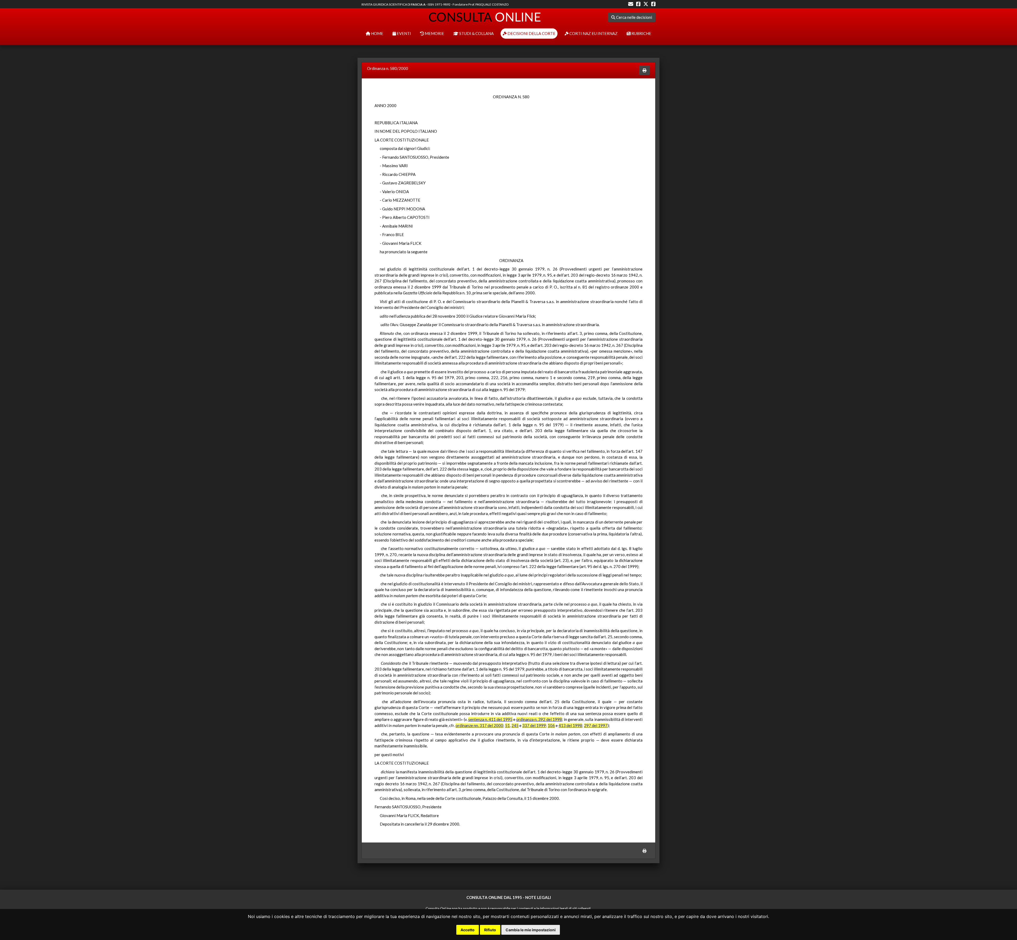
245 (515, 725)
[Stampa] (644, 70)
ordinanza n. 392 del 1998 (539, 719)
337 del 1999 (534, 725)
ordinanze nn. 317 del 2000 (479, 725)
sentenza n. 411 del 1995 (490, 719)
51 (507, 725)
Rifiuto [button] (490, 930)
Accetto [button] (468, 930)
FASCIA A (418, 4)
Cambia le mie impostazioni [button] (531, 930)
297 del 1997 (596, 725)
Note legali (538, 897)
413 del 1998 (570, 725)
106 (551, 725)
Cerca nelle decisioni (633, 17)
